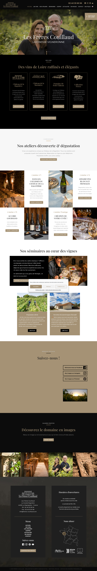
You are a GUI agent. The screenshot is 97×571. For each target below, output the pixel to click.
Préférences (61, 286)
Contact (80, 6)
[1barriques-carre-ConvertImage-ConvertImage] (36, 476)
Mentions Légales (54, 568)
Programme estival (32, 315)
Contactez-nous (28, 550)
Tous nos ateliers (48, 159)
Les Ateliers (28, 529)
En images (74, 6)
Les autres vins (48, 118)
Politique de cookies (40, 290)
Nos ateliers (43, 6)
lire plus (32, 330)
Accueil (29, 6)
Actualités (66, 6)
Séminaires (52, 6)
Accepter (36, 286)
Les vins (35, 6)
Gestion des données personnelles (53, 290)
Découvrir (18, 106)
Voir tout (49, 439)
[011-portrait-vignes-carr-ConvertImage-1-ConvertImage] (60, 476)
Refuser (48, 286)
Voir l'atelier (36, 202)
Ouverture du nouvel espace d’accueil (64, 315)
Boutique (88, 6)
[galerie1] (12, 476)
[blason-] (85, 476)
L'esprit (28, 530)
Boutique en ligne (91, 16)
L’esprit (59, 6)
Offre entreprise (22, 280)
